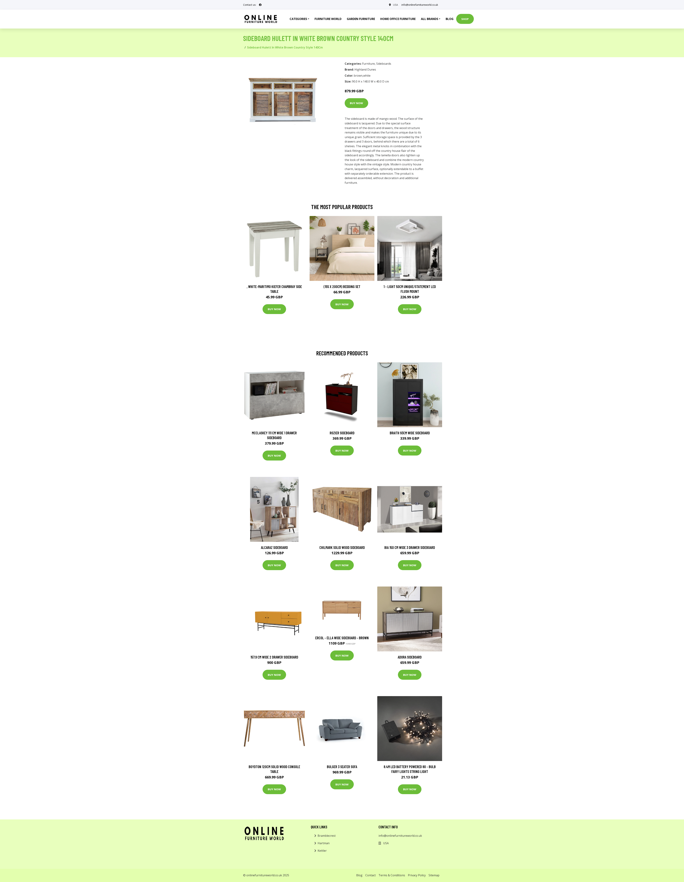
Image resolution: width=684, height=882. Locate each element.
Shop (465, 19)
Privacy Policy (417, 875)
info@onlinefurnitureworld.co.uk (419, 4)
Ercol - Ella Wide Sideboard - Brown (342, 638)
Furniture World (328, 19)
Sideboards (383, 64)
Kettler (322, 851)
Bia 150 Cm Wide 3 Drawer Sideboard (409, 547)
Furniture (368, 64)
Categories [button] (298, 19)
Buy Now (356, 103)
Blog (450, 19)
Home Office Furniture (398, 19)
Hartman (324, 843)
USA (395, 4)
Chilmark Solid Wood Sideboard (342, 547)
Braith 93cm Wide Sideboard (410, 433)
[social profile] (260, 4)
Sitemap (434, 875)
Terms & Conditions (392, 875)
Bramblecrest (327, 836)
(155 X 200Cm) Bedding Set (342, 286)
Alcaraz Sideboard (274, 547)
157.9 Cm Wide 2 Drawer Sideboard (274, 657)
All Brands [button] (429, 19)
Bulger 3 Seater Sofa (342, 766)
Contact (370, 875)
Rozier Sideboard (342, 433)
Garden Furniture (361, 19)
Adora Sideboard (410, 657)
